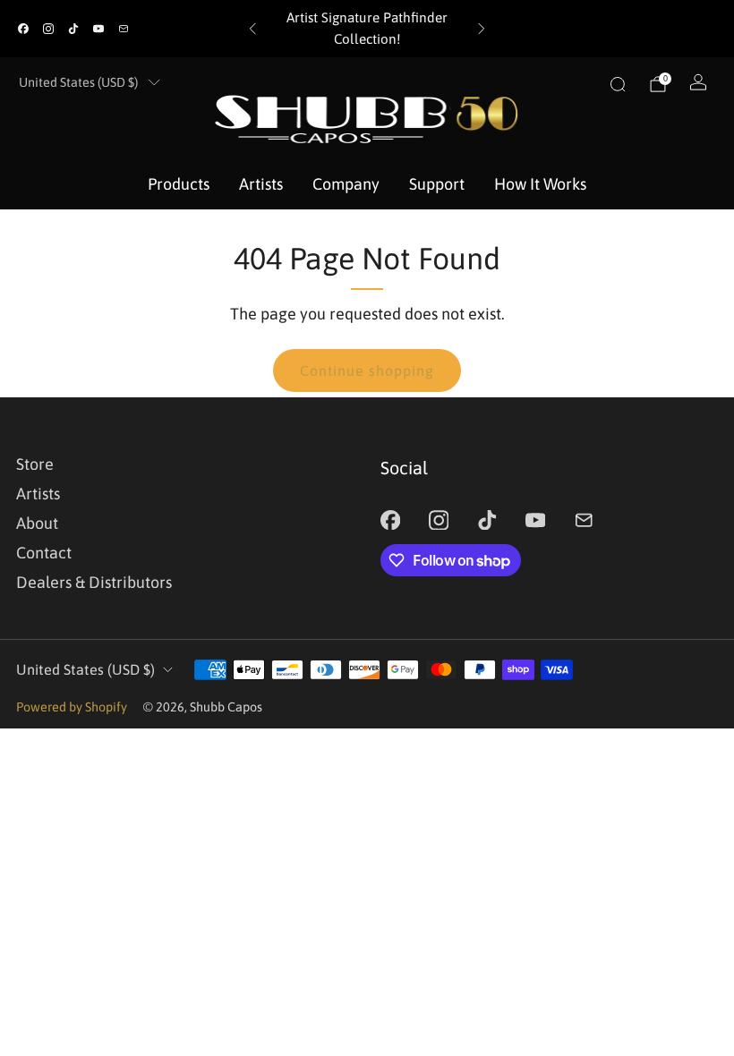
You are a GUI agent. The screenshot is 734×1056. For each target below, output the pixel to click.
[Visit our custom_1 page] (123, 28)
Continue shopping (367, 370)
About (37, 523)
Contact (44, 552)
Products (178, 184)
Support (437, 184)
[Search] (618, 84)
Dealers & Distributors (94, 582)
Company (346, 184)
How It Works (540, 184)
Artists (261, 184)
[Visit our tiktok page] (73, 28)
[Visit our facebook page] (23, 28)
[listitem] (367, 28)
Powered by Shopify (71, 707)
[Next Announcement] (481, 28)
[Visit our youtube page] (98, 28)
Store (35, 464)
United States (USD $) (78, 82)
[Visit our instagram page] (48, 28)
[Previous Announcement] (252, 28)
